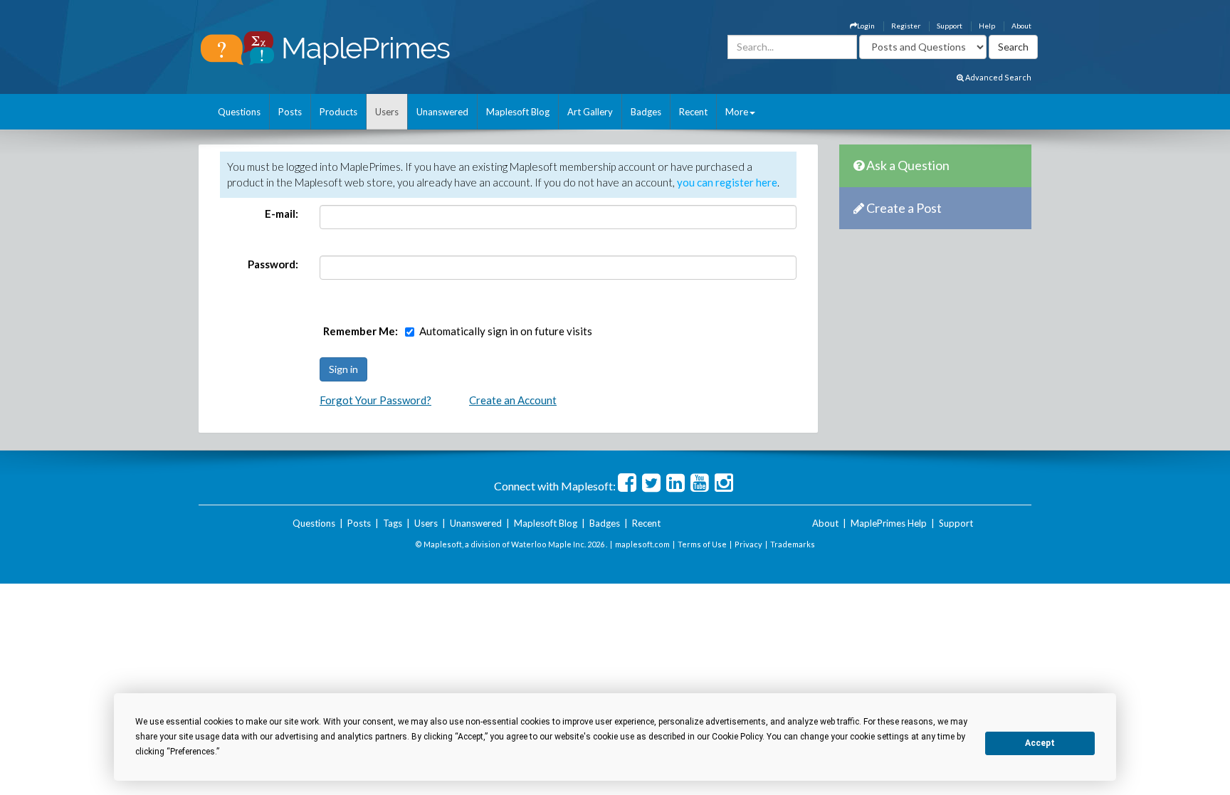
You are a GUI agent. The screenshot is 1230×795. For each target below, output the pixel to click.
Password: (273, 264)
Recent (693, 111)
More (736, 111)
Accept (1040, 743)
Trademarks (792, 544)
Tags (392, 523)
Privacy (748, 544)
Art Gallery (590, 111)
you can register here (727, 182)
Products (338, 111)
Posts (290, 111)
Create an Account (513, 400)
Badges (646, 111)
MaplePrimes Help (889, 523)
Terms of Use (702, 544)
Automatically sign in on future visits (505, 331)
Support (949, 25)
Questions (239, 111)
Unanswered (442, 111)
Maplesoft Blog (518, 111)
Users (387, 111)
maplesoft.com (642, 544)
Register (905, 25)
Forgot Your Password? (375, 400)
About (1021, 25)
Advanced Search (997, 77)
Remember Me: (360, 331)
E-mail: (281, 213)
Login (866, 25)
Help (987, 25)
